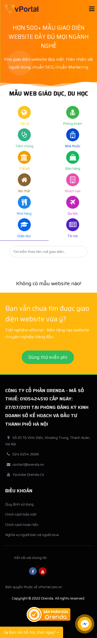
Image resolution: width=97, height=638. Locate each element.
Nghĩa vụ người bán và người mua (32, 535)
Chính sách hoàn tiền (22, 524)
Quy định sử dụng (19, 504)
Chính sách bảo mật (20, 514)
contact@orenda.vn (28, 464)
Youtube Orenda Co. (28, 474)
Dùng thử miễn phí (47, 357)
